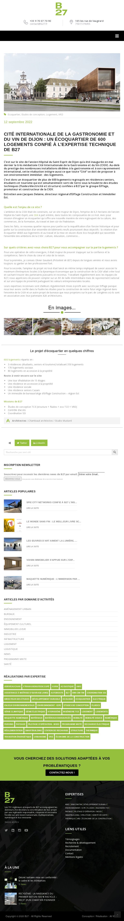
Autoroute (57, 693)
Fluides (96, 705)
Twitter (23, 442)
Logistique (11, 649)
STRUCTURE (86, 815)
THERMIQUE (70, 818)
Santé (7, 664)
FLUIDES (90, 808)
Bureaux (9, 614)
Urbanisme (40, 737)
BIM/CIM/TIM (76, 804)
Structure (77, 730)
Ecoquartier (83, 699)
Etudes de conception (76, 705)
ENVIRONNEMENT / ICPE (75, 808)
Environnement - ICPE (49, 705)
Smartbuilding (33, 730)
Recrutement (72, 846)
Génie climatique (13, 712)
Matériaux (37, 718)
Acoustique (67, 686)
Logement (10, 644)
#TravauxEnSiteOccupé (36, 686)
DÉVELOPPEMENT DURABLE (95, 804)
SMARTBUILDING (72, 815)
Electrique (99, 699)
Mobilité (78, 718)
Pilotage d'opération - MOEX (43, 724)
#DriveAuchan (12, 686)
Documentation (73, 849)
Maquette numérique (16, 718)
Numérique (111, 718)
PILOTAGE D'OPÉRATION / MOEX (88, 811)
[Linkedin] (12, 830)
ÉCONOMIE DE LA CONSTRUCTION (96, 818)
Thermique (92, 730)
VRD (51, 737)
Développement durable (46, 699)
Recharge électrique (96, 724)
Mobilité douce (93, 718)
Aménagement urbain (17, 609)
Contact (69, 853)
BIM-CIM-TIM (78, 693)
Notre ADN (11, 822)
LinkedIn (40, 442)
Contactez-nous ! (62, 772)
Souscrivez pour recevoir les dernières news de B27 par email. (41, 474)
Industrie (10, 634)
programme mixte (72, 724)
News (7, 654)
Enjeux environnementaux (19, 705)
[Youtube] (26, 830)
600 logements (12, 359)
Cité (36, 215)
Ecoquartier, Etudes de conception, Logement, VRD (35, 114)
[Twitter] (6, 830)
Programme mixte (15, 659)
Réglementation (13, 730)
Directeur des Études (16, 699)
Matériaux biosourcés (58, 718)
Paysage (20, 724)
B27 (68, 693)
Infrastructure (14, 639)
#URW (55, 686)
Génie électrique (35, 712)
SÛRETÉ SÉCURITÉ (99, 815)
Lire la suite (32, 508)
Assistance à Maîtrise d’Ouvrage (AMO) (26, 693)
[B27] (62, 8)
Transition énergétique (17, 737)
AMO (78, 686)
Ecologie (68, 699)
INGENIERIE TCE (102, 808)
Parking (8, 724)
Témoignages (72, 839)
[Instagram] (19, 830)
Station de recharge (56, 730)
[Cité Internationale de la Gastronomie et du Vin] (18, 326)
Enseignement (13, 619)
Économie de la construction (72, 737)
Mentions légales (74, 856)
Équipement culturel (17, 624)
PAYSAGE (69, 811)
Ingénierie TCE (71, 712)
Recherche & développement (80, 842)
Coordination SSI (96, 693)
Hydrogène (54, 712)
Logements (101, 712)
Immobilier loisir (15, 629)
